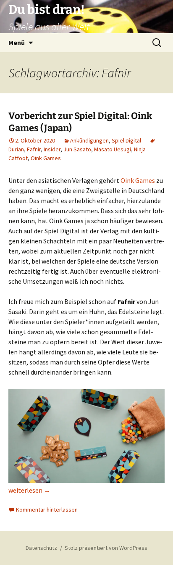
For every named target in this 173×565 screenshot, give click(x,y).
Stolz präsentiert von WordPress (106, 548)
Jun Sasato (77, 149)
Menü (16, 42)
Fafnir (34, 149)
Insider (52, 149)
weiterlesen (29, 490)
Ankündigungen (89, 140)
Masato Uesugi (112, 149)
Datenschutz (41, 548)
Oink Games (46, 158)
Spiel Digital (126, 140)
